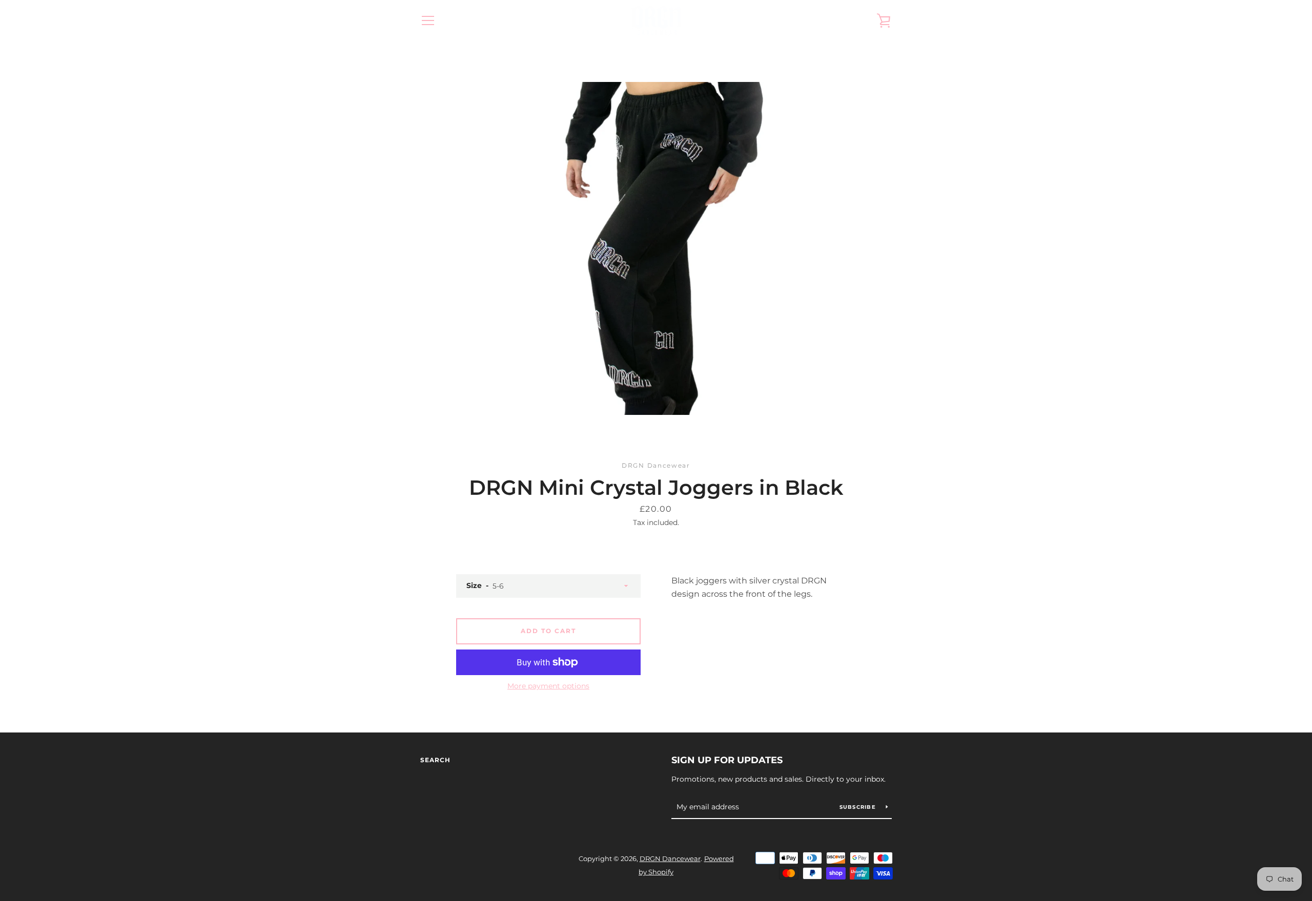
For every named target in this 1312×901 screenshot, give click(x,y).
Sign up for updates (727, 760)
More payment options (548, 685)
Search (435, 760)
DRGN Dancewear (670, 859)
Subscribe (858, 807)
